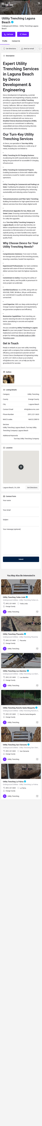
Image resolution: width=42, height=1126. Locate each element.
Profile (4, 41)
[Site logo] (10, 3)
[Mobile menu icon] (2, 3)
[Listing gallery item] (8, 379)
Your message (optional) (12, 529)
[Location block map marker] (21, 467)
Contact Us (16, 41)
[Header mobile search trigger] (39, 3)
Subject (5, 520)
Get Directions (32, 487)
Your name (7, 500)
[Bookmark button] (37, 612)
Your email (6, 510)
